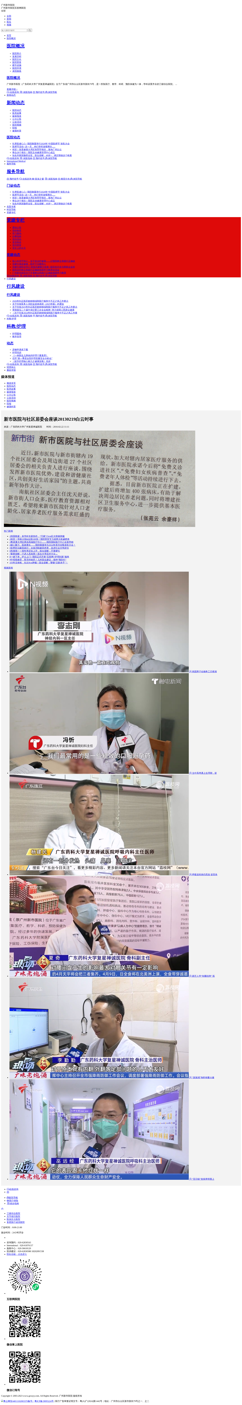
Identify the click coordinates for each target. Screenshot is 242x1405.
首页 (9, 35)
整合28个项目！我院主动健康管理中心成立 (33, 152)
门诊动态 (13, 185)
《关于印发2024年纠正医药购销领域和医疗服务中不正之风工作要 (44, 313)
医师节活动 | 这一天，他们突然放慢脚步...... (33, 146)
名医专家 (11, 206)
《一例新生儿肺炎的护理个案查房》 (30, 355)
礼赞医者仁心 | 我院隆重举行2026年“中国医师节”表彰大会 (41, 143)
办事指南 (16, 236)
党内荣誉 (16, 245)
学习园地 (16, 233)
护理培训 (16, 352)
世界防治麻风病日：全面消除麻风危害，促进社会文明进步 (39, 548)
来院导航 (51, 92)
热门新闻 (8, 531)
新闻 (9, 19)
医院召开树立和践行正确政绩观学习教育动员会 (35, 270)
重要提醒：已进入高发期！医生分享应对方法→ (34, 554)
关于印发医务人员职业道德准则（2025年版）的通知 (38, 304)
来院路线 (16, 71)
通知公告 (16, 227)
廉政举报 (11, 370)
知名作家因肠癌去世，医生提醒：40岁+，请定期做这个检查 (42, 155)
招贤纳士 (11, 367)
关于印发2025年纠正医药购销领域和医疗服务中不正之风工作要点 (44, 307)
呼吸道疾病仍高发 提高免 (204, 874)
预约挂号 (39, 92)
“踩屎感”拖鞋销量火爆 (203, 1077)
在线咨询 (13, 92)
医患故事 (16, 113)
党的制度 (16, 230)
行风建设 (11, 279)
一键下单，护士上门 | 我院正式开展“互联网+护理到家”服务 (39, 557)
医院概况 (11, 38)
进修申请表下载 (20, 349)
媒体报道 (16, 116)
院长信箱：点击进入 (17, 1254)
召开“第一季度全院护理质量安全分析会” (32, 358)
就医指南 (25, 92)
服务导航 (11, 164)
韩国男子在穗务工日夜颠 (204, 671)
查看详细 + (12, 89)
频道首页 (11, 383)
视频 (9, 25)
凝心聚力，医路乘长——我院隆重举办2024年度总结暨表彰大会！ (43, 545)
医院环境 (16, 68)
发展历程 (16, 56)
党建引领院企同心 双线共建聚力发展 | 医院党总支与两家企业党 (43, 267)
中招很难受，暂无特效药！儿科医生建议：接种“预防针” (38, 560)
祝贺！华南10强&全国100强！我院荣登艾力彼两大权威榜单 (39, 539)
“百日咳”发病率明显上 (203, 1179)
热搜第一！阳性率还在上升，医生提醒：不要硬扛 (35, 551)
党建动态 (13, 255)
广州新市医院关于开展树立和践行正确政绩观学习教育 (39, 273)
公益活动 (16, 122)
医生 (9, 22)
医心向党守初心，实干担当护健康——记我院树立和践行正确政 (43, 261)
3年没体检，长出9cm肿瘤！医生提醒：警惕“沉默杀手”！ (39, 562)
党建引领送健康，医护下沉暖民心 (29, 264)
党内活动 (16, 239)
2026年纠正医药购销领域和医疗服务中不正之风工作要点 (40, 301)
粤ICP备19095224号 (44, 1401)
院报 (14, 128)
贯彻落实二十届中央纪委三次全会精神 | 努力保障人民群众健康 (43, 310)
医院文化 (16, 59)
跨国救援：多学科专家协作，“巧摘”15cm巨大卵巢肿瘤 (37, 536)
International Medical (16, 161)
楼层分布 (64, 179)
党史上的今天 (19, 248)
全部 (9, 16)
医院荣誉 (16, 62)
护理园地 (16, 333)
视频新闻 (8, 568)
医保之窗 (38, 179)
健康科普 (16, 131)
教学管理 (16, 336)
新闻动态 (11, 95)
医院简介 (16, 53)
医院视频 (16, 125)
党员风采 (16, 242)
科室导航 (11, 209)
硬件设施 (16, 65)
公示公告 (16, 119)
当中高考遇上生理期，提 (204, 773)
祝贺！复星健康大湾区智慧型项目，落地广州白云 (37, 149)
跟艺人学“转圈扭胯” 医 (203, 976)
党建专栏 (11, 212)
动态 (10, 343)
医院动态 (16, 110)
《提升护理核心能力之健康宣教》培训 (31, 361)
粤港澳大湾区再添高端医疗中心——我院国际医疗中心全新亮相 (41, 542)
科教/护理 (11, 318)
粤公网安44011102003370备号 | (18, 1401)
